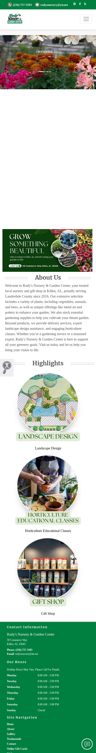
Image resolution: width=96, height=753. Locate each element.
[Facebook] (80, 4)
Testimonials (14, 738)
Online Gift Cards (17, 748)
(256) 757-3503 (22, 4)
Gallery (11, 734)
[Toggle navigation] (86, 19)
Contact (11, 743)
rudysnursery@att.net (54, 4)
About (10, 729)
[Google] (74, 4)
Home (10, 724)
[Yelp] (85, 4)
